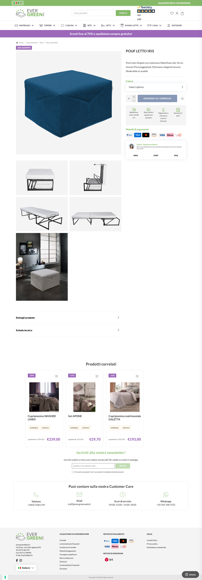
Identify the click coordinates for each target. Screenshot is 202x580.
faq (176, 155)
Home (21, 43)
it (18, 3)
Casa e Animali (31, 43)
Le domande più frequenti (69, 544)
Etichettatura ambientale (156, 547)
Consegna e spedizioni (68, 554)
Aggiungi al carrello (157, 98)
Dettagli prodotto (25, 317)
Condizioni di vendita (68, 547)
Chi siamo (63, 569)
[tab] (68, 318)
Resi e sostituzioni (66, 558)
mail (136, 155)
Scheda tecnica (24, 330)
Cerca (123, 13)
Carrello (182, 13)
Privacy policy (152, 544)
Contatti (63, 540)
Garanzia (63, 561)
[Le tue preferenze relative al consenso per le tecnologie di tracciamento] (5, 577)
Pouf (41, 43)
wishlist (171, 13)
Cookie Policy (152, 540)
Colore (129, 81)
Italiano (26, 568)
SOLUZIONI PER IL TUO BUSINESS (174, 3)
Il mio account (177, 13)
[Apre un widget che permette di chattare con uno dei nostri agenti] (190, 575)
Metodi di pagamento (68, 551)
